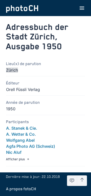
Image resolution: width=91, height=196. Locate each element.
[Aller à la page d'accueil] (22, 8)
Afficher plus (15, 159)
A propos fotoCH (21, 188)
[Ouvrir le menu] (82, 8)
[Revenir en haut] (82, 180)
